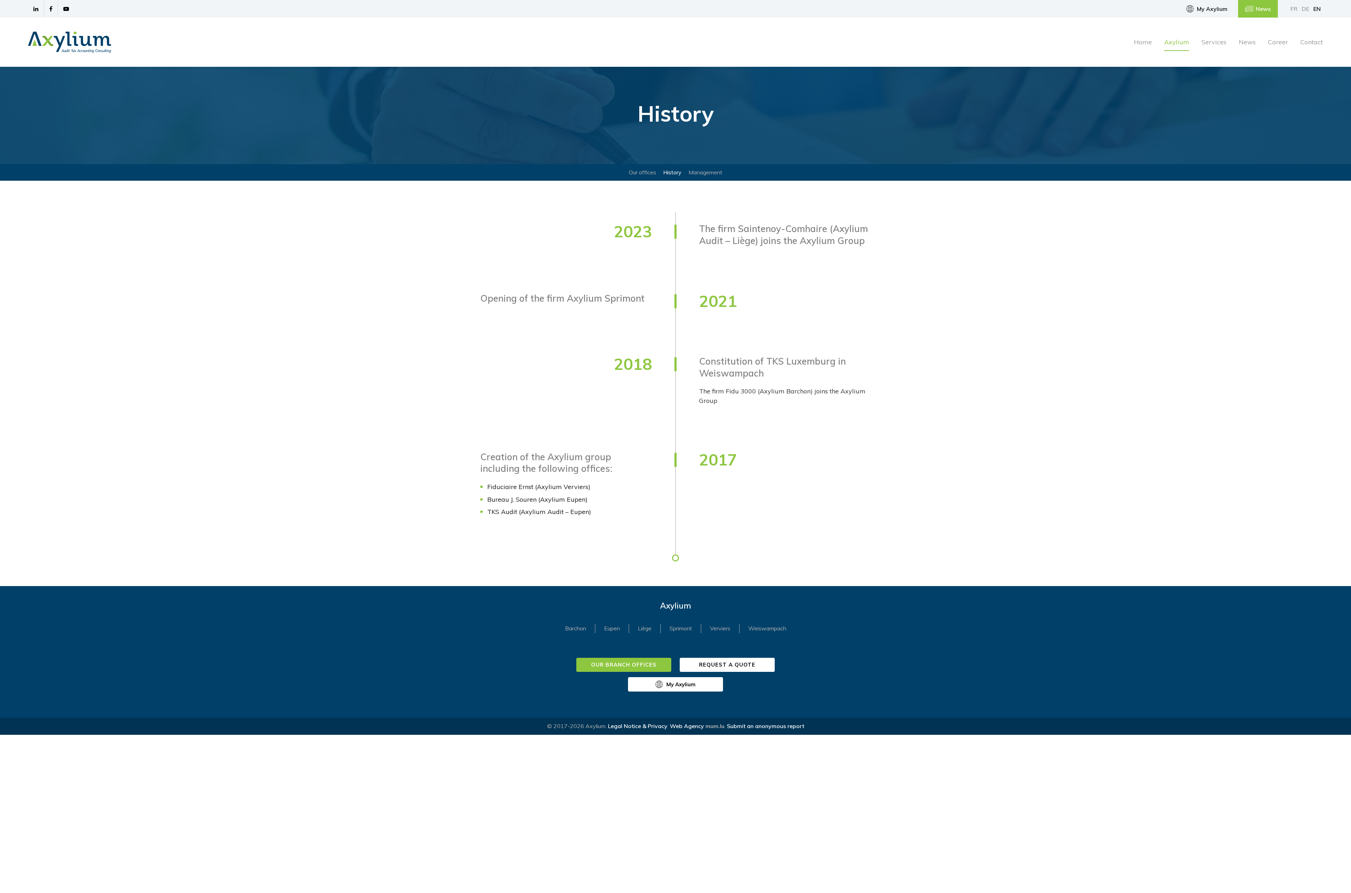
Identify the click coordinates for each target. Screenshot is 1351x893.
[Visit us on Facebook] (51, 9)
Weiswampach (767, 628)
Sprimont (681, 628)
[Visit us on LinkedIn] (36, 9)
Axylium (1176, 42)
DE (1305, 8)
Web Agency (687, 726)
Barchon (575, 628)
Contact (1311, 42)
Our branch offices (624, 664)
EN (1317, 8)
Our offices (642, 172)
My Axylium (1212, 8)
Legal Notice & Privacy (637, 726)
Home (1143, 42)
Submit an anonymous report (765, 726)
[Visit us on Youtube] (66, 9)
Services (1213, 42)
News (1263, 8)
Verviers (720, 628)
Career (1278, 42)
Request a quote (727, 664)
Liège (645, 628)
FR (1294, 8)
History (672, 172)
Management (705, 172)
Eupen (612, 628)
